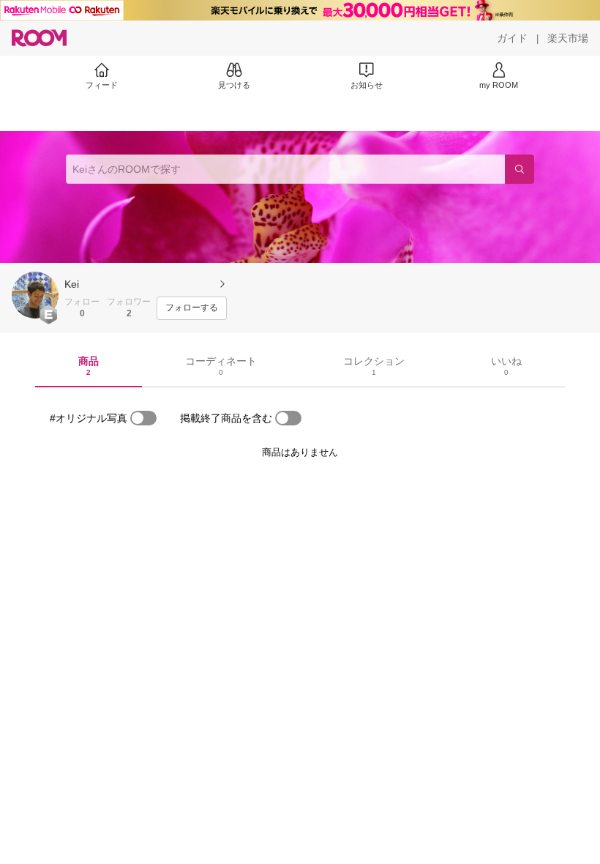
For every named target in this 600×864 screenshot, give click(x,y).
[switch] (143, 418)
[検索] (519, 169)
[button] (35, 295)
